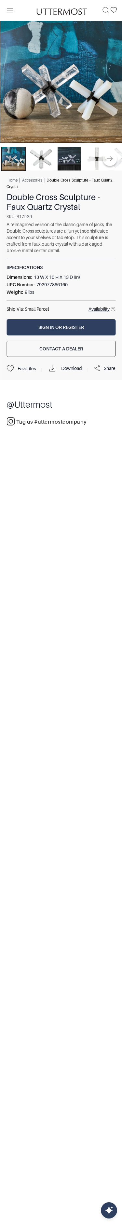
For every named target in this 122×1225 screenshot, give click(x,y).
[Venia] (61, 10)
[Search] (106, 10)
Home (12, 180)
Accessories (32, 180)
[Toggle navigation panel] (10, 10)
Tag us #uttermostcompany (51, 422)
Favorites (27, 368)
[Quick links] (109, 1210)
